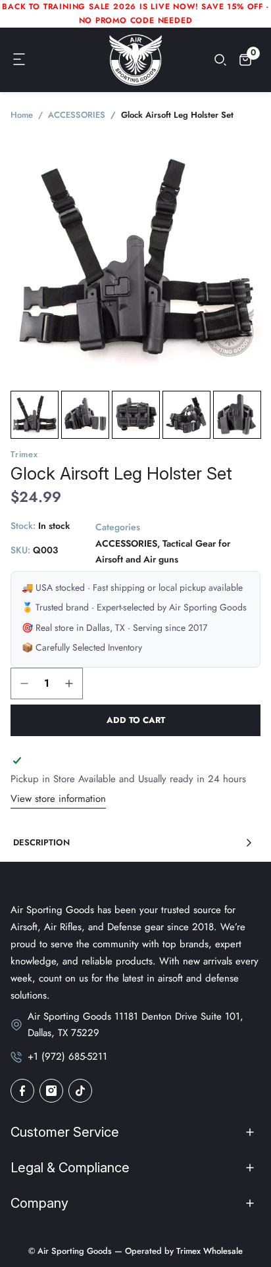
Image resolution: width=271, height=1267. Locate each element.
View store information (58, 798)
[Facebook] (22, 1091)
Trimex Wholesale (208, 1251)
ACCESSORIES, (127, 543)
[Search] (220, 59)
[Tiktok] (80, 1091)
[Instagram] (51, 1091)
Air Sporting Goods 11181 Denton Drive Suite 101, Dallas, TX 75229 (135, 1025)
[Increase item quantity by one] (69, 683)
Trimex (24, 454)
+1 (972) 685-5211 (67, 1056)
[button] (20, 60)
